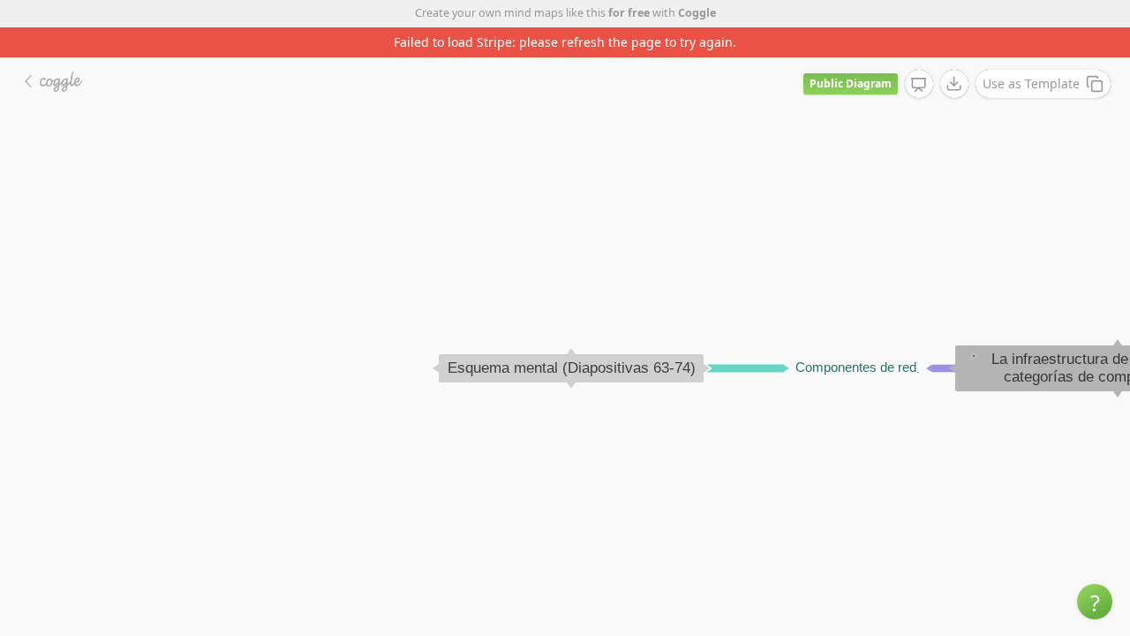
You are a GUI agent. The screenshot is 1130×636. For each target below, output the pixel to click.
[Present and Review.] (919, 85)
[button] (1094, 601)
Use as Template (1031, 83)
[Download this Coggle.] (954, 84)
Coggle (697, 12)
